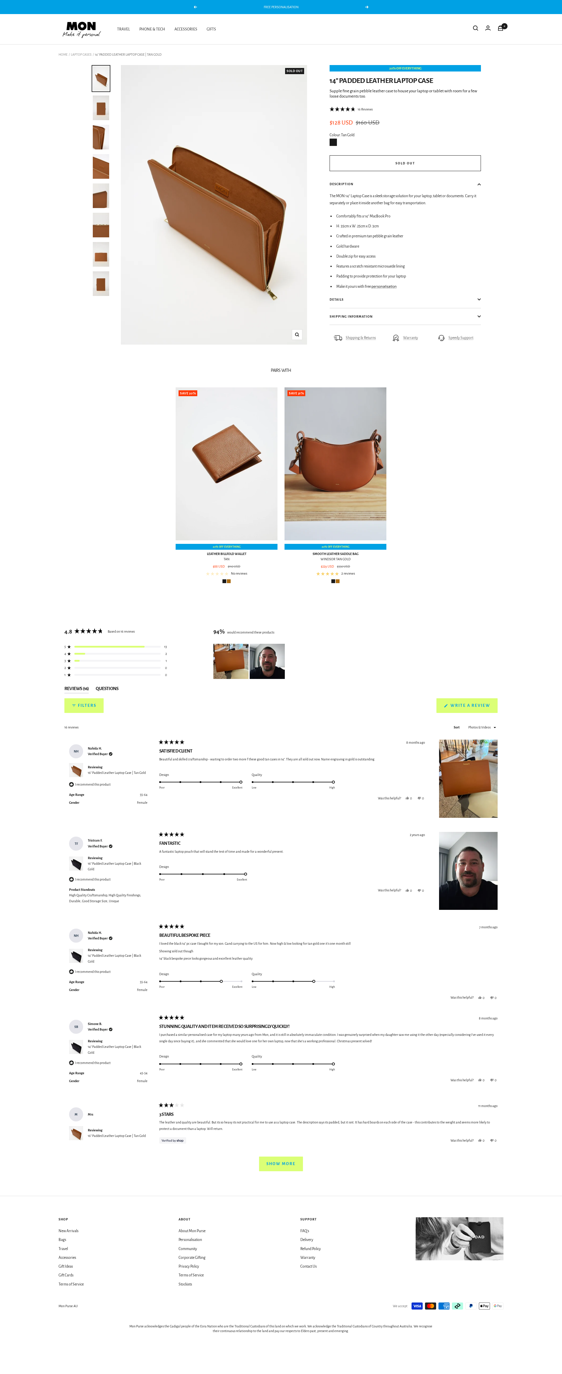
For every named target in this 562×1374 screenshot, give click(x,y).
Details (337, 299)
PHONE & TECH (152, 29)
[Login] (488, 29)
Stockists (185, 1284)
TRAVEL (123, 29)
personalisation (384, 286)
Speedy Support (460, 338)
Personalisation (190, 1240)
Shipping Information (351, 316)
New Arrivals (68, 1231)
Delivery (306, 1240)
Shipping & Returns (361, 338)
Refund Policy (310, 1249)
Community (188, 1249)
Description (341, 184)
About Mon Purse (192, 1231)
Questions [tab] (107, 690)
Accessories (67, 1258)
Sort (457, 727)
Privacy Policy (189, 1266)
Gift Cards (66, 1275)
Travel (63, 1249)
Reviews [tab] (76, 690)
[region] (249, 661)
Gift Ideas (66, 1266)
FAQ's (304, 1231)
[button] (351, 109)
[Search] (475, 29)
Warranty (410, 338)
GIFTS (211, 29)
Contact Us (308, 1266)
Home (63, 54)
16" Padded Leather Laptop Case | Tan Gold (117, 772)
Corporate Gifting (192, 1258)
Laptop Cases (81, 54)
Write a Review (473, 708)
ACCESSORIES (185, 29)
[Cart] (500, 29)
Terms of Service (71, 1284)
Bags (62, 1240)
